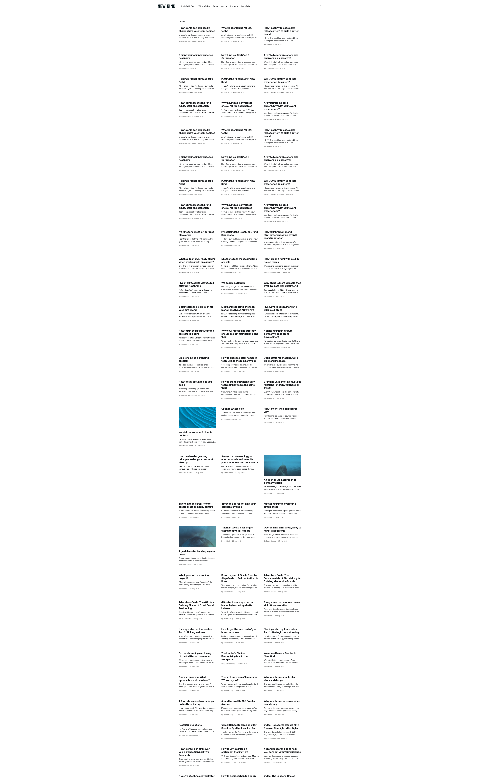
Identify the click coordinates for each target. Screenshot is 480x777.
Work (215, 6)
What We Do (204, 6)
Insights (234, 6)
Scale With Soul (188, 6)
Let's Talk (245, 6)
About (224, 6)
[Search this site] (321, 6)
